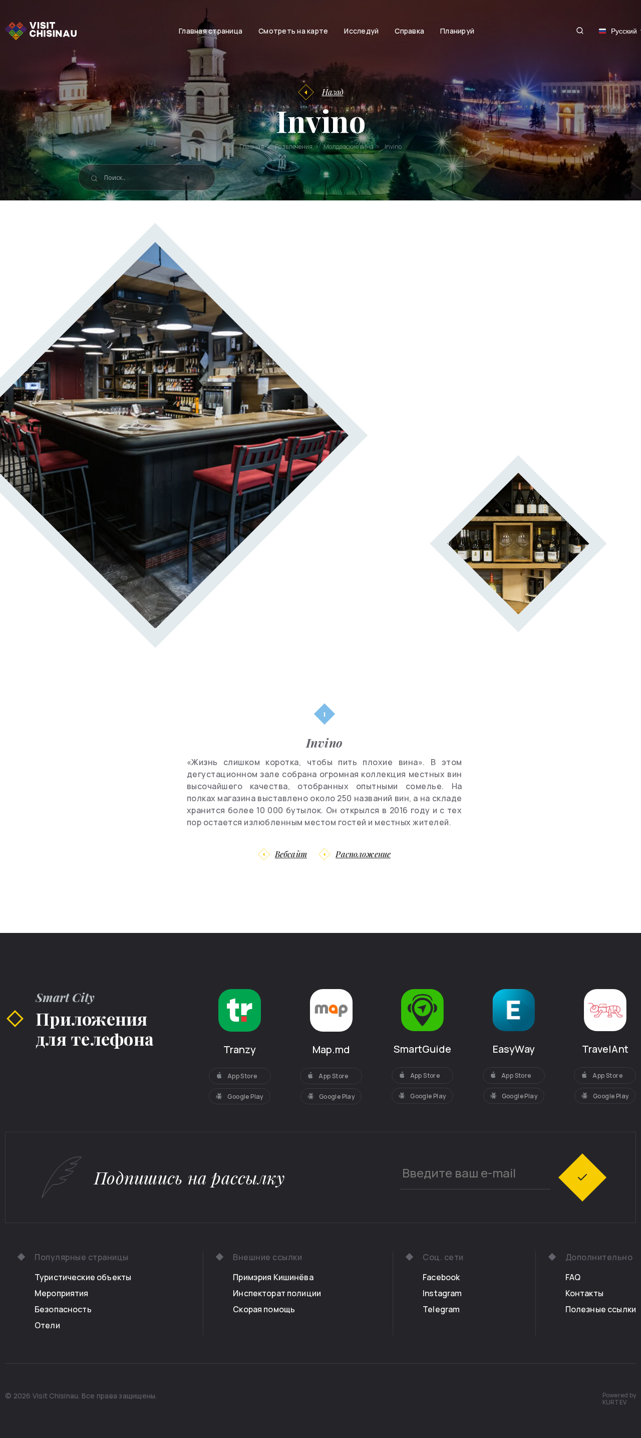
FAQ (572, 1277)
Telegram (441, 1309)
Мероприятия (62, 1293)
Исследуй (361, 31)
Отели (47, 1325)
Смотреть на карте (293, 31)
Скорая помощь (264, 1309)
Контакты (584, 1293)
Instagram (442, 1293)
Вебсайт (291, 854)
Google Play (245, 1096)
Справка (409, 31)
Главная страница (210, 31)
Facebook (441, 1277)
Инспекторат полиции (277, 1293)
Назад (333, 92)
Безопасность (63, 1309)
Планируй (457, 31)
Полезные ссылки (600, 1309)
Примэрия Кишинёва (273, 1277)
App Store (242, 1076)
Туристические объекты (83, 1277)
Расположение (363, 854)
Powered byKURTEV (619, 1399)
